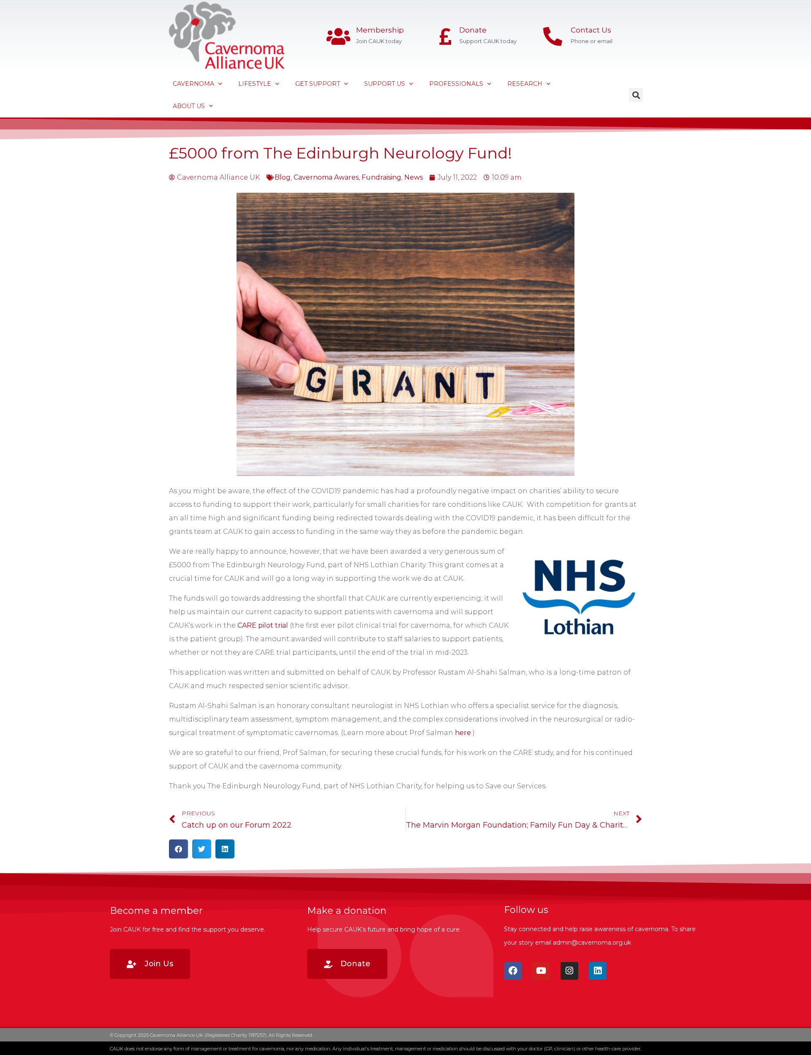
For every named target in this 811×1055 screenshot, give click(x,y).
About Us (189, 106)
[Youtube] (541, 971)
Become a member (156, 910)
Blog (283, 177)
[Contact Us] (552, 36)
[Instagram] (569, 971)
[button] (636, 95)
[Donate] (445, 36)
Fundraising (381, 177)
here (463, 733)
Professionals (456, 83)
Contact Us (591, 30)
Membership (380, 30)
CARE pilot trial (262, 625)
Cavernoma (193, 83)
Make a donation (346, 910)
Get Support (317, 83)
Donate (473, 30)
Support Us (384, 83)
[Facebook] (513, 971)
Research (524, 83)
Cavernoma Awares (326, 177)
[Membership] (338, 36)
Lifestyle (254, 83)
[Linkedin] (598, 971)
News (413, 177)
